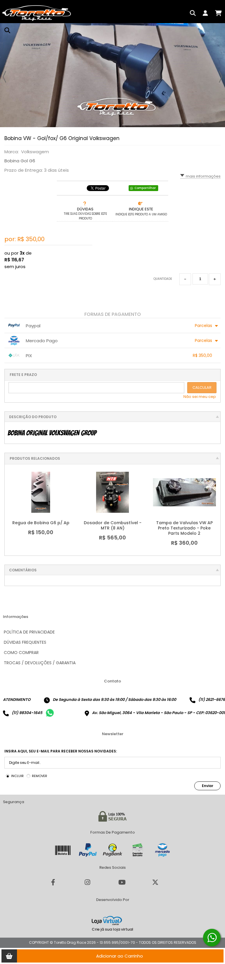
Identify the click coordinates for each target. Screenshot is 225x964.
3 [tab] (212, 121)
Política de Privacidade (29, 632)
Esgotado (188, 503)
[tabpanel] (112, 75)
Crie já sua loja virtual (112, 929)
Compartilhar (145, 188)
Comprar (44, 503)
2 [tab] (206, 121)
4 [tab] (218, 121)
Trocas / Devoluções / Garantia (40, 663)
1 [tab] (200, 121)
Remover (39, 776)
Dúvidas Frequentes (25, 642)
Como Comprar (21, 652)
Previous (4, 77)
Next (220, 77)
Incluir (17, 776)
